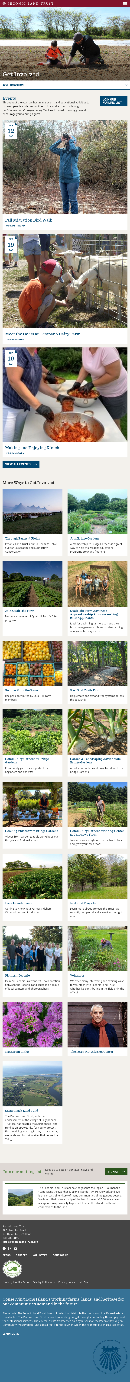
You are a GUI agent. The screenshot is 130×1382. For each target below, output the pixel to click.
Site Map (84, 1282)
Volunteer (40, 1255)
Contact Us (60, 1255)
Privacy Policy (66, 1282)
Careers (22, 1255)
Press (7, 1255)
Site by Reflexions (44, 1282)
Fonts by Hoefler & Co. (16, 1282)
